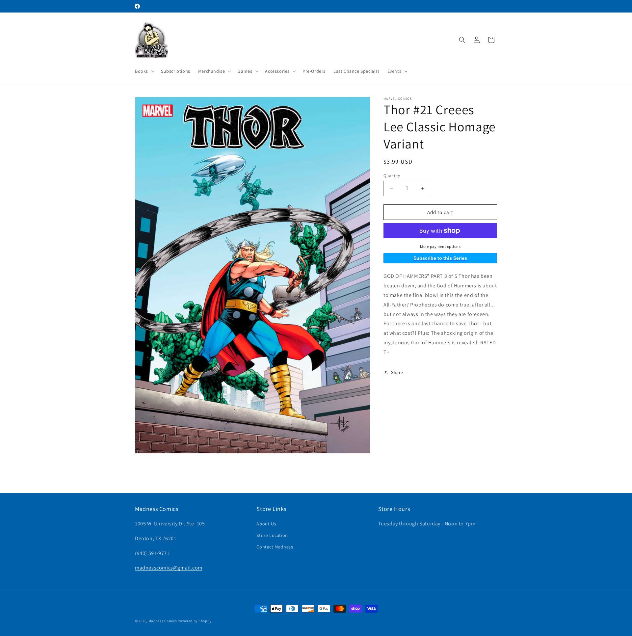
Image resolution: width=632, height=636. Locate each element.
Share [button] (397, 372)
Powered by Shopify (195, 621)
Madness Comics (162, 621)
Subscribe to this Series (440, 258)
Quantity (391, 175)
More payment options (440, 246)
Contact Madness (274, 547)
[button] (144, 71)
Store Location (272, 536)
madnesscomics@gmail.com (168, 568)
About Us (266, 524)
